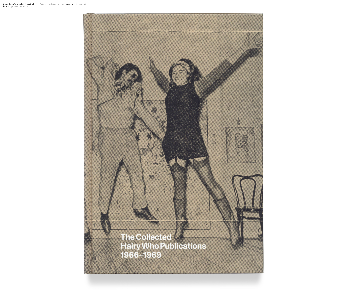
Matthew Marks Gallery (20, 4)
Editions (24, 6)
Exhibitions (54, 4)
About (79, 4)
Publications (68, 4)
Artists (43, 4)
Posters (14, 6)
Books (6, 6)
